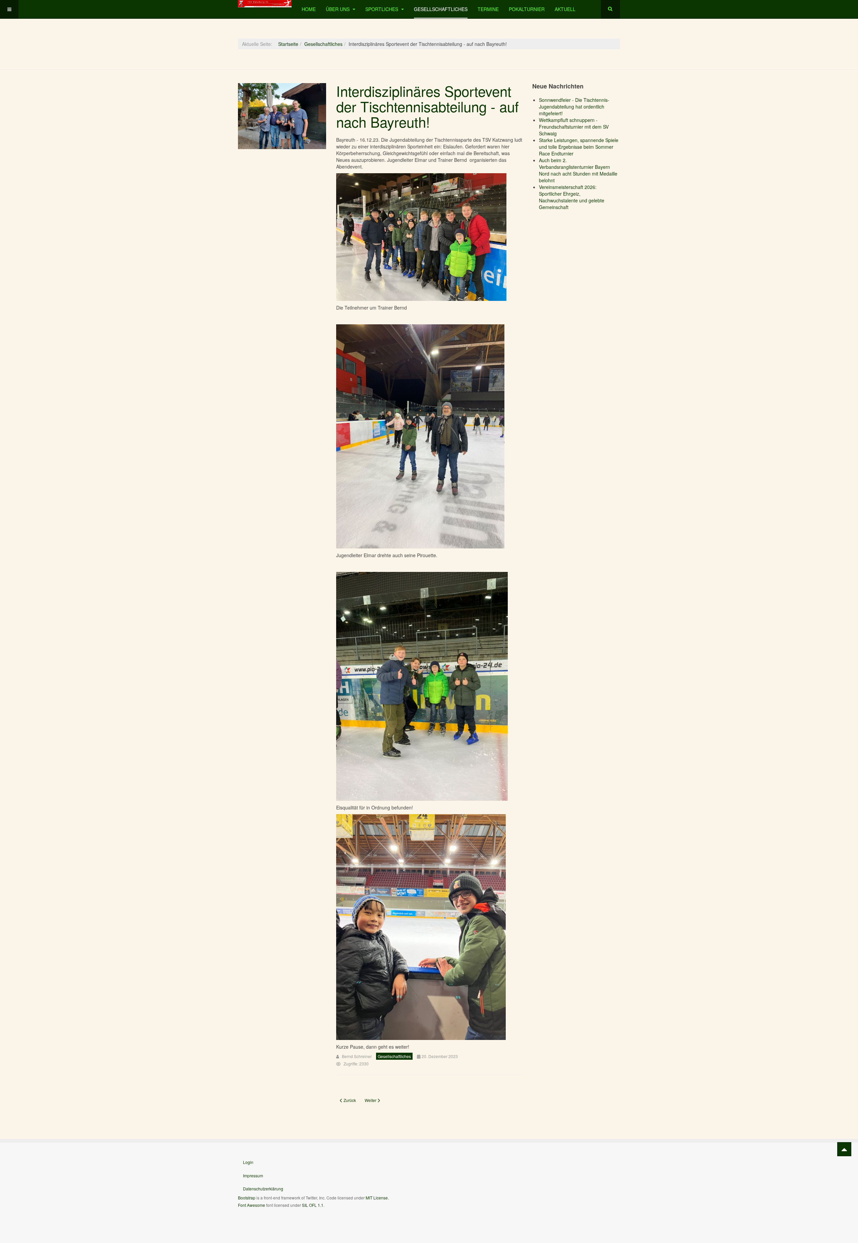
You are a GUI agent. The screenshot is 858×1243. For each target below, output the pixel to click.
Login (248, 1162)
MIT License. (377, 1197)
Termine (488, 9)
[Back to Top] (844, 1149)
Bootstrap (246, 1197)
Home (309, 9)
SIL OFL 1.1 (312, 1205)
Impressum (253, 1175)
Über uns (338, 9)
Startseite (288, 44)
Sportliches (382, 9)
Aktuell (565, 9)
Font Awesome (251, 1205)
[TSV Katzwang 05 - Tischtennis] (265, 3)
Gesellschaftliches (441, 9)
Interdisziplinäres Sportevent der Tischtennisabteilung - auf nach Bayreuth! (427, 106)
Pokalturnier (527, 9)
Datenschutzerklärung (263, 1188)
